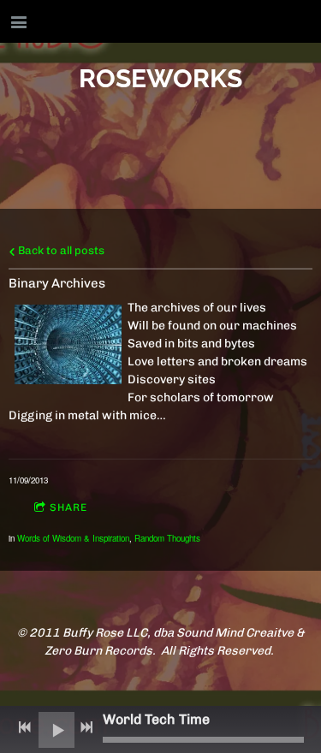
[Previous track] (25, 727)
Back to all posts (59, 250)
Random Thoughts (167, 538)
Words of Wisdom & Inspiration (73, 538)
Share (68, 507)
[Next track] (86, 727)
